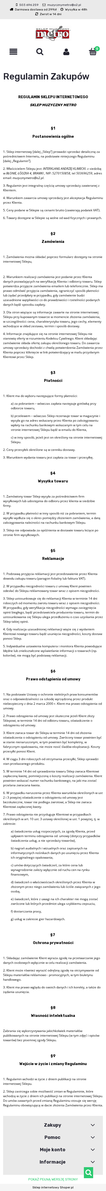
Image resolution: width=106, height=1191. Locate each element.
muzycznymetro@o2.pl (64, 5)
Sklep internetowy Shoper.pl (53, 1187)
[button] (13, 51)
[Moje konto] (66, 51)
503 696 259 (29, 5)
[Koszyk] (93, 51)
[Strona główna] (53, 33)
